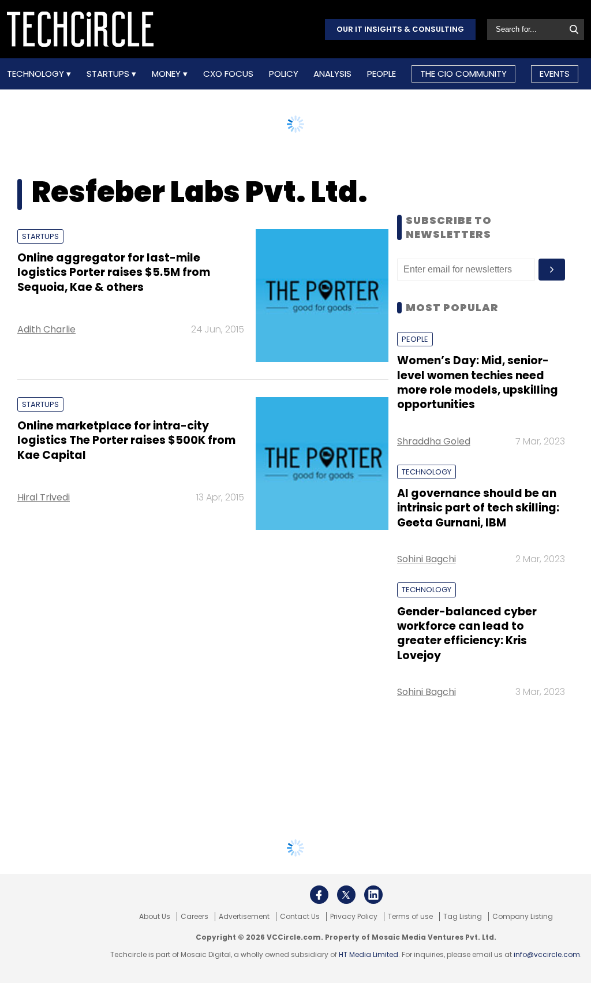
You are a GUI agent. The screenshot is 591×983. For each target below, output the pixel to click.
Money (167, 74)
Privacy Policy (353, 916)
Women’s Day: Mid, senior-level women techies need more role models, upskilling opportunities (477, 382)
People (381, 74)
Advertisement (244, 916)
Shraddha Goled (433, 441)
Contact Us (300, 916)
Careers (194, 916)
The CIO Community (463, 74)
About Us (154, 916)
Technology (36, 74)
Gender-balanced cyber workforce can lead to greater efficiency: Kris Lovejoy (467, 633)
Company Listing (522, 916)
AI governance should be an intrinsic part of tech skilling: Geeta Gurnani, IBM (478, 507)
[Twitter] (346, 894)
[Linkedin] (373, 894)
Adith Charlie (46, 329)
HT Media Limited (368, 954)
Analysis (332, 74)
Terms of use (410, 916)
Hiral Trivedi (43, 497)
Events (555, 74)
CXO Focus (228, 74)
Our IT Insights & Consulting (400, 29)
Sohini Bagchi (426, 559)
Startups (109, 74)
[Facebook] (319, 894)
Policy (283, 74)
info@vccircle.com (547, 954)
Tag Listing (462, 916)
